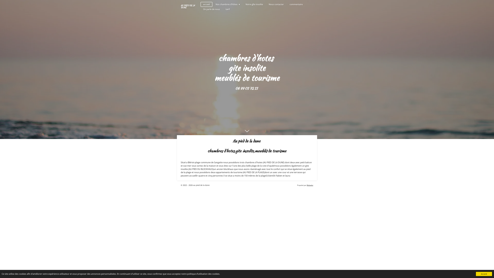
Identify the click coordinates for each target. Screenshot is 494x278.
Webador (310, 185)
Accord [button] (484, 274)
